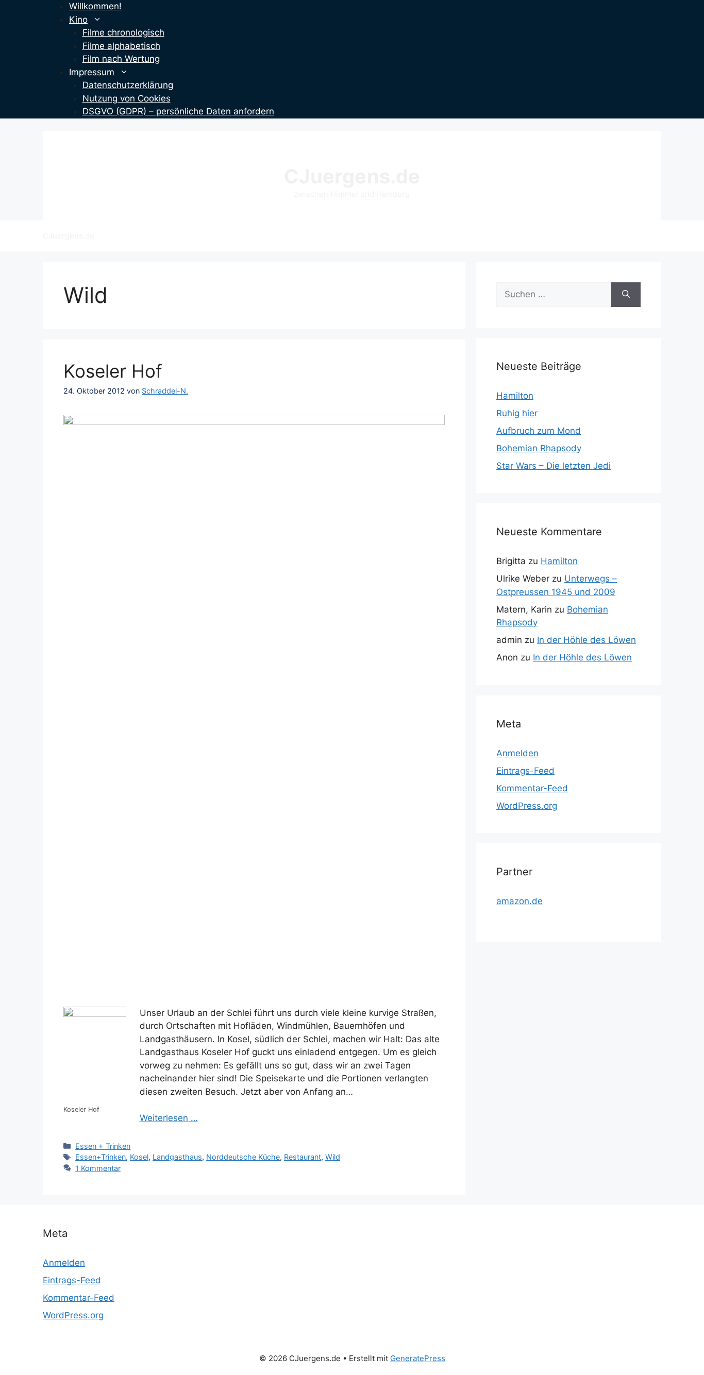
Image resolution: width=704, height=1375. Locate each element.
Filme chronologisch (123, 32)
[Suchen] (626, 294)
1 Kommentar (98, 1168)
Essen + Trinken (102, 1146)
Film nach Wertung (121, 59)
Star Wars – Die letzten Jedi (553, 466)
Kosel (139, 1156)
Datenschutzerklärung (127, 85)
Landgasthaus (177, 1156)
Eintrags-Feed (525, 771)
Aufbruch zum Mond (538, 431)
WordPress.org (526, 806)
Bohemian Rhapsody (538, 448)
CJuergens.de (352, 176)
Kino (78, 19)
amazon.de (519, 901)
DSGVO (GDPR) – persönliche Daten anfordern (178, 111)
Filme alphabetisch (121, 46)
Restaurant (302, 1156)
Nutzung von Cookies (126, 98)
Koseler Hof (112, 371)
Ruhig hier (517, 413)
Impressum (91, 72)
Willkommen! (95, 6)
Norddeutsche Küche (243, 1156)
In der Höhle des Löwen (586, 640)
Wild (332, 1156)
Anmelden (517, 753)
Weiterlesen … (169, 1118)
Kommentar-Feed (532, 788)
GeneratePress (417, 1358)
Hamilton (514, 396)
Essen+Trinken (100, 1156)
